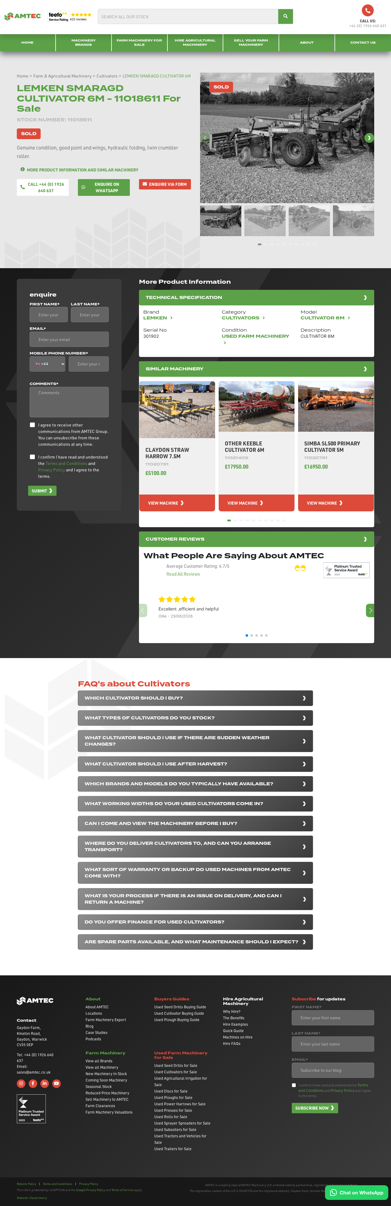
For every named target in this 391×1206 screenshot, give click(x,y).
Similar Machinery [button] (174, 369)
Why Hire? (231, 1011)
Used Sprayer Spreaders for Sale (182, 1123)
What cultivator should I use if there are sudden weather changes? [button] (177, 741)
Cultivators (107, 75)
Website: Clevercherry (32, 1198)
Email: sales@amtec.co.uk (33, 1069)
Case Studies (97, 1032)
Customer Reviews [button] (175, 539)
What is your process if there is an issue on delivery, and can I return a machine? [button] (183, 899)
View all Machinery (102, 1067)
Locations (94, 1013)
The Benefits (233, 1017)
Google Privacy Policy (90, 1190)
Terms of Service (122, 1190)
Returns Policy (26, 1184)
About (307, 42)
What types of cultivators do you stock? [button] (150, 718)
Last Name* (85, 304)
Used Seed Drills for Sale (175, 1065)
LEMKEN (155, 318)
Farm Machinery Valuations (109, 1112)
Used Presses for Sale (173, 1110)
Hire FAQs (231, 1043)
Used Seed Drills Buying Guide (180, 1006)
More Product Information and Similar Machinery (82, 169)
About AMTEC (97, 1006)
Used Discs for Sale (171, 1091)
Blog (89, 1026)
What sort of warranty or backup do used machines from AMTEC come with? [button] (188, 872)
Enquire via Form (168, 184)
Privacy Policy (51, 469)
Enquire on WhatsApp (107, 187)
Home (27, 42)
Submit (39, 490)
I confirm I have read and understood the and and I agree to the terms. (73, 466)
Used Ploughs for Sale (173, 1097)
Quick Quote (233, 1030)
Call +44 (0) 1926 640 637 (46, 187)
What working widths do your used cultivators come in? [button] (174, 804)
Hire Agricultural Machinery (195, 42)
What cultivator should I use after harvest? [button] (156, 764)
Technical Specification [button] (184, 297)
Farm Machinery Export (106, 1019)
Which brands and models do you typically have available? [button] (179, 784)
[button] (369, 138)
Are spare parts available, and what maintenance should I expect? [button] (191, 942)
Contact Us (363, 42)
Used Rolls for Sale (170, 1116)
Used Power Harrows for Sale (180, 1103)
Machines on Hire (238, 1037)
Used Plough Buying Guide (176, 1019)
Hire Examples (235, 1024)
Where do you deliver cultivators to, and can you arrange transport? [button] (178, 846)
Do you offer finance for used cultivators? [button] (155, 922)
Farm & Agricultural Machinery (62, 75)
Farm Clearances (100, 1105)
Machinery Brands (83, 42)
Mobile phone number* (59, 353)
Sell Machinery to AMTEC (107, 1099)
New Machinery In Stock (106, 1073)
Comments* (44, 384)
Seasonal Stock (98, 1086)
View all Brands (99, 1060)
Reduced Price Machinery (107, 1092)
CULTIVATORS (241, 318)
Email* (38, 328)
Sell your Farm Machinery (251, 42)
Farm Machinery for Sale (139, 42)
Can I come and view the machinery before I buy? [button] (161, 823)
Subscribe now (312, 1108)
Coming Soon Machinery (106, 1080)
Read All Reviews (183, 574)
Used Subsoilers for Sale (175, 1129)
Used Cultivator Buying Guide (179, 1013)
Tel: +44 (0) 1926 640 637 (35, 1057)
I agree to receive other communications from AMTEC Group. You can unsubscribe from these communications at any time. (73, 434)
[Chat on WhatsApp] (356, 1192)
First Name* (45, 304)
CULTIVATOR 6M (323, 318)
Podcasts (93, 1038)
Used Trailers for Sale (173, 1148)
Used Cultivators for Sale (175, 1071)
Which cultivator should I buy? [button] (134, 698)
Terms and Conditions (66, 463)
